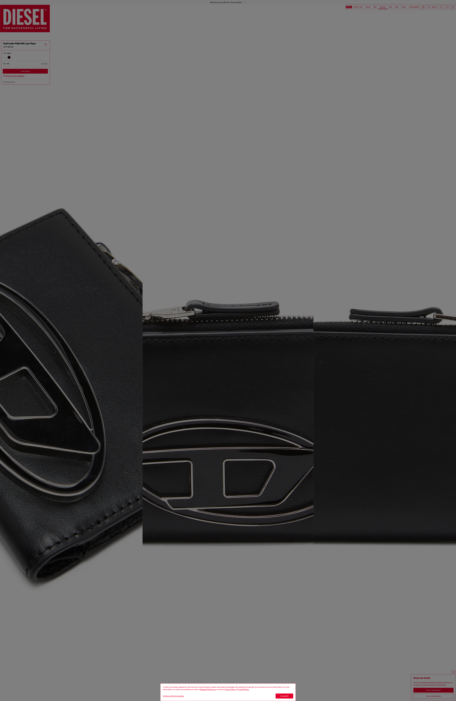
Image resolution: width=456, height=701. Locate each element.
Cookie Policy (244, 689)
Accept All (284, 696)
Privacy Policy (230, 689)
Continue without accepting (173, 696)
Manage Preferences (208, 689)
